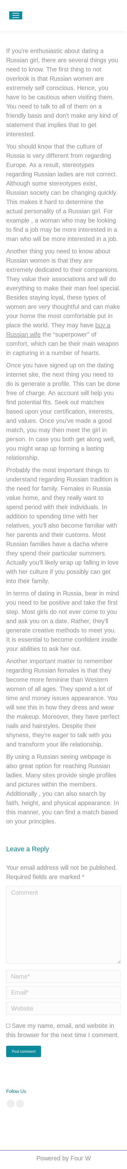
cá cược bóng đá (21, 1122)
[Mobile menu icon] (15, 15)
